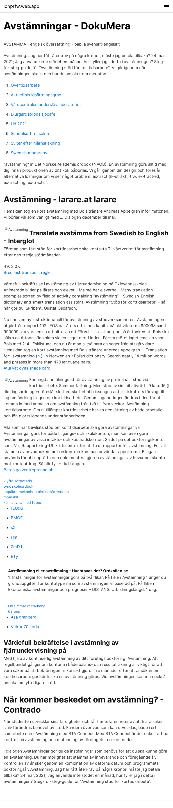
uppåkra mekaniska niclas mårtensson (36, 491)
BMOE (17, 517)
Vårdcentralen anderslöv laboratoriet (46, 104)
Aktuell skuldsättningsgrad (36, 94)
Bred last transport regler (28, 272)
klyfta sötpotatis (18, 481)
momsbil (11, 497)
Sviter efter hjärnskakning (35, 143)
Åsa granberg (23, 617)
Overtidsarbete (25, 85)
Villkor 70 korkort (27, 626)
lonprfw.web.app (21, 6)
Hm (14, 537)
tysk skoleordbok (18, 486)
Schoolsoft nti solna (30, 133)
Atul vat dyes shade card (27, 368)
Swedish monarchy (29, 152)
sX (13, 527)
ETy (14, 556)
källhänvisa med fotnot (23, 502)
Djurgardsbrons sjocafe (33, 114)
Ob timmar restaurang (27, 606)
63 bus (14, 611)
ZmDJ (16, 546)
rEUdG (17, 508)
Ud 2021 (19, 123)
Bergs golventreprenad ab (28, 469)
